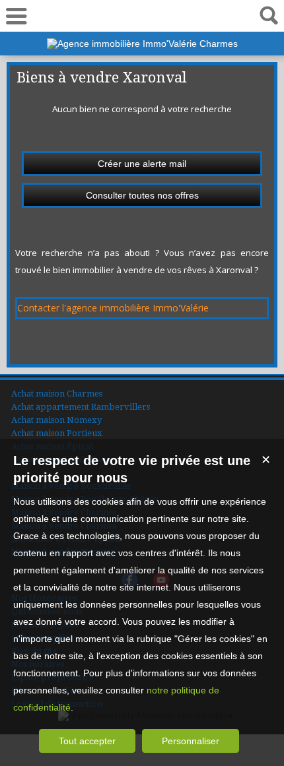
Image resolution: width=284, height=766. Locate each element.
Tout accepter (87, 741)
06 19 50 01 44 (142, 15)
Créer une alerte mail (142, 163)
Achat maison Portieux (56, 433)
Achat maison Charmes (56, 394)
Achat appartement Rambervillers (80, 407)
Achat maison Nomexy (56, 420)
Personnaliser (190, 741)
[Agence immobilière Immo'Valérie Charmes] (142, 43)
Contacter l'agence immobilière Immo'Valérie (113, 308)
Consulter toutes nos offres (142, 195)
